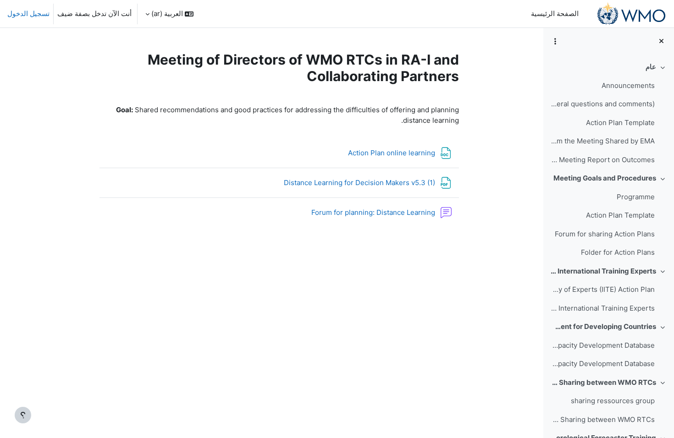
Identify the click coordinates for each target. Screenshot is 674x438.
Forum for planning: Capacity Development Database (602, 363)
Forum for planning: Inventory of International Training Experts (602, 308)
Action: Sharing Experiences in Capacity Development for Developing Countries (603, 326)
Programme (636, 196)
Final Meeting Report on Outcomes (602, 159)
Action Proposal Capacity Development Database (602, 345)
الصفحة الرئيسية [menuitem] (555, 13)
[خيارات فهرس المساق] (555, 41)
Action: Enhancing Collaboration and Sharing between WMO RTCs (603, 382)
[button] (169, 13)
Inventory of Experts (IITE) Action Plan (602, 289)
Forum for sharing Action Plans (605, 234)
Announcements (628, 85)
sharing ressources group (613, 400)
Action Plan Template (620, 122)
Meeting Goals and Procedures (604, 178)
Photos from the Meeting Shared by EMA (602, 141)
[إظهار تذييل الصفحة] (23, 415)
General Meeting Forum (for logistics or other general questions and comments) (602, 103)
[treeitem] (608, 113)
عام (651, 66)
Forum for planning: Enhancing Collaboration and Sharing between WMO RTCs (602, 419)
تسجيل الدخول (28, 13)
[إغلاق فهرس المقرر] (661, 41)
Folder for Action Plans (618, 252)
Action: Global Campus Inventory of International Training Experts (603, 271)
